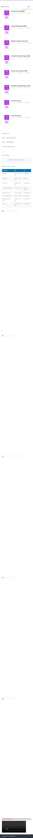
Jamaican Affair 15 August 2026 (20, 56)
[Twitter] (9, 2)
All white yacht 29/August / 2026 (20, 86)
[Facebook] (2, 2)
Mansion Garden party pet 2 (19, 41)
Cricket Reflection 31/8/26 (19, 26)
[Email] (12, 2)
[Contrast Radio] (5, 6)
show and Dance (16, 115)
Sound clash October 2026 (19, 71)
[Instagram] (6, 2)
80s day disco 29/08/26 (18, 11)
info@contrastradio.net (11, 137)
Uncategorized (28, 13)
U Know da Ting (16, 100)
